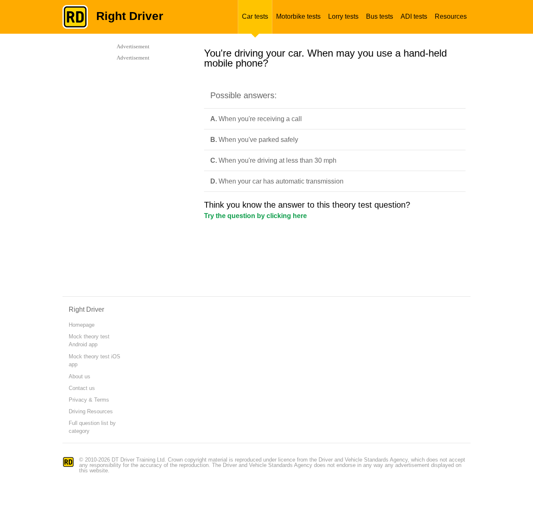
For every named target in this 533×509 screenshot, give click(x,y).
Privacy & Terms (89, 400)
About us (79, 376)
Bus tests (379, 16)
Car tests (255, 16)
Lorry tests (343, 16)
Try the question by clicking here (255, 215)
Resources (451, 16)
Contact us (82, 388)
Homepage (82, 325)
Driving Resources (91, 411)
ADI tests (414, 16)
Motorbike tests (298, 16)
